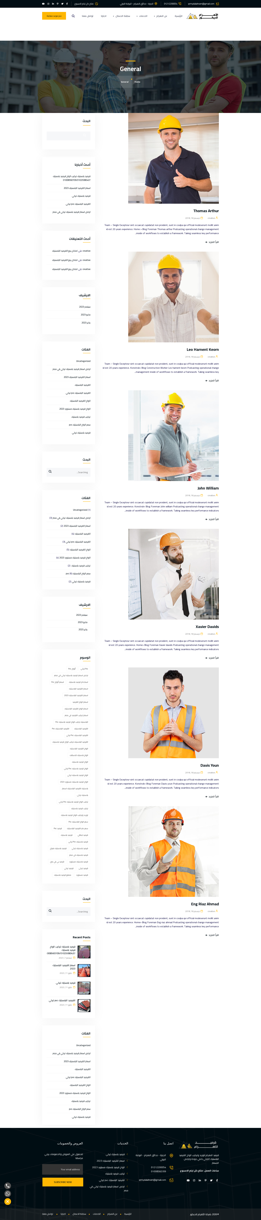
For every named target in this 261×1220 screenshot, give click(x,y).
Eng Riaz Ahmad (205, 904)
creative (86, 251)
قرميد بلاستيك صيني (58, 848)
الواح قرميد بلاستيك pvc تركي (76, 768)
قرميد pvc (58, 828)
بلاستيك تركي (82, 795)
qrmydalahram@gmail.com (201, 4)
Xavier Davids (207, 626)
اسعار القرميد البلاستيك (78, 688)
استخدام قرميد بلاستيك (78, 682)
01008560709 (158, 1171)
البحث (86, 121)
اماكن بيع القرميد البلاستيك (64, 251)
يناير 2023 (86, 322)
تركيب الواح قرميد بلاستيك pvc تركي (73, 802)
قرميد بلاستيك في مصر (78, 855)
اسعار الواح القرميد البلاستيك (76, 708)
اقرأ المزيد (214, 242)
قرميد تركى (83, 868)
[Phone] (7, 1185)
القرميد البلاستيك (82, 385)
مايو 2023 (85, 314)
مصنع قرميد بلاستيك (62, 875)
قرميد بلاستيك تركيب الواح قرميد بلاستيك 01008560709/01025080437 (71, 178)
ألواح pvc (72, 668)
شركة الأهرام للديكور (200, 1214)
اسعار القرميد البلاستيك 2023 (76, 188)
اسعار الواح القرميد (80, 702)
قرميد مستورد (82, 875)
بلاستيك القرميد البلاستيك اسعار (75, 788)
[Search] (49, 470)
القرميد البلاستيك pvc (60, 728)
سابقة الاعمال (123, 16)
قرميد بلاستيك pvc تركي (78, 841)
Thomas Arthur (206, 210)
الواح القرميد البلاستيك (80, 401)
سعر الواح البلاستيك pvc (79, 424)
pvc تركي (84, 668)
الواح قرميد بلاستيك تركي (77, 775)
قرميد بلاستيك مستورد (78, 861)
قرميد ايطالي (82, 835)
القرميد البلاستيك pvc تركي (78, 204)
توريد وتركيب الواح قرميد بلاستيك (74, 815)
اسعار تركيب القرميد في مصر (76, 715)
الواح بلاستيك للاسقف (79, 755)
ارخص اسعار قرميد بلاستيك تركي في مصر (71, 212)
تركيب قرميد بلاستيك (80, 417)
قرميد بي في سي (57, 861)
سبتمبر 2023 (84, 307)
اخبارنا (103, 16)
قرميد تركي (69, 868)
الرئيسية (178, 16)
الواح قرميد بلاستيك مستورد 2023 (74, 409)
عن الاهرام (161, 16)
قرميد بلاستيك (66, 835)
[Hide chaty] (7, 1201)
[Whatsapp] (7, 1193)
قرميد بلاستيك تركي (81, 196)
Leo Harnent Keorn (203, 349)
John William (208, 488)
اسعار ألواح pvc (57, 682)
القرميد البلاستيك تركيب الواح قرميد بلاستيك (70, 742)
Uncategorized (83, 361)
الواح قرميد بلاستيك (80, 762)
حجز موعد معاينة (54, 16)
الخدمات (143, 16)
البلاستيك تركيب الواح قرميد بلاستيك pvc (71, 722)
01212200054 (170, 4)
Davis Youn (209, 765)
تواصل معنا (87, 16)
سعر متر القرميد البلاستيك (77, 828)
